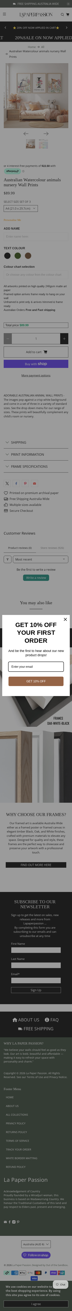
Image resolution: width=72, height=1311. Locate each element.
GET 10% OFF (36, 681)
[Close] (65, 619)
